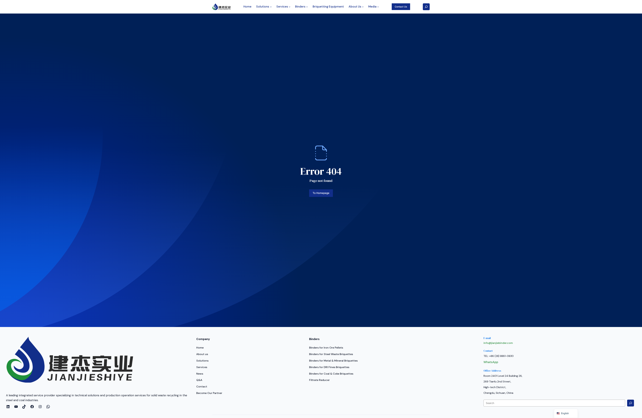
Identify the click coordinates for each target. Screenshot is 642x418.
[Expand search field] (426, 6)
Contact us (401, 6)
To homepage (321, 193)
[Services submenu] (289, 7)
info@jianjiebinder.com (498, 343)
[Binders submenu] (307, 7)
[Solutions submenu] (271, 7)
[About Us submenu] (363, 7)
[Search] (630, 403)
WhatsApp (491, 362)
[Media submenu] (378, 7)
